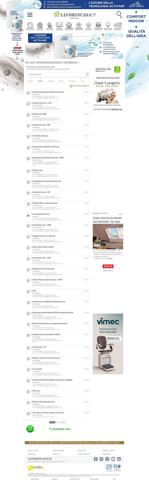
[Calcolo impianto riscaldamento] (69, 26)
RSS (114, 479)
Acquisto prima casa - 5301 (41, 192)
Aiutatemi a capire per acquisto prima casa (46, 358)
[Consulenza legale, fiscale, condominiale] (98, 26)
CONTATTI (56, 454)
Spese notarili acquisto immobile (43, 247)
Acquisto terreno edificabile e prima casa (45, 147)
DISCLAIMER (94, 479)
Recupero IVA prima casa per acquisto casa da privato (49, 324)
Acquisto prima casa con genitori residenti (46, 334)
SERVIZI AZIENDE (58, 450)
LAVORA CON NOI (84, 454)
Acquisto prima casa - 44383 (41, 225)
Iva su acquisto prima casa (40, 214)
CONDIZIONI (35, 479)
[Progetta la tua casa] (74, 444)
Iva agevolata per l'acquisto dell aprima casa (46, 181)
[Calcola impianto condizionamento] (78, 26)
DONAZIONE (106, 454)
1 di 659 (52, 422)
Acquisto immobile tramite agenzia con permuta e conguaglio (52, 380)
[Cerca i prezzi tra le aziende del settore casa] (108, 26)
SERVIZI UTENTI (33, 450)
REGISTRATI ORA (103, 69)
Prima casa (36, 391)
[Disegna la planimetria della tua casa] (59, 26)
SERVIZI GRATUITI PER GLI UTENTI (108, 78)
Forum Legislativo (36, 94)
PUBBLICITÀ (82, 450)
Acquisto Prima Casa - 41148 (41, 103)
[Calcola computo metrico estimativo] (117, 26)
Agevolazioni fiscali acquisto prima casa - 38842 (48, 158)
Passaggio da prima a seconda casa (43, 236)
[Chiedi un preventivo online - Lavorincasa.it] (57, 432)
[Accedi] (117, 72)
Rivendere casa (37, 170)
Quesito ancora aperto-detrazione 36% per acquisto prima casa (52, 313)
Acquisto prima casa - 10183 (41, 258)
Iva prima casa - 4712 (39, 347)
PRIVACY (55, 479)
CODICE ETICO (74, 479)
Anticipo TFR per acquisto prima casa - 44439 (47, 280)
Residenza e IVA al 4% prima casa (43, 269)
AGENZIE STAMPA (108, 450)
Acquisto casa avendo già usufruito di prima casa (48, 92)
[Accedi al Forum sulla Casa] (88, 26)
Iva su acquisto (37, 369)
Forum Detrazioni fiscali (37, 105)
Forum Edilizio (35, 216)
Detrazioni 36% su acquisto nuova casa (44, 203)
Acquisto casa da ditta (39, 114)
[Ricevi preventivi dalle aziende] (30, 26)
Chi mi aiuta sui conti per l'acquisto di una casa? (48, 413)
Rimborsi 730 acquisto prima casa (43, 402)
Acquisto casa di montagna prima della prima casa (48, 302)
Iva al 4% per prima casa (40, 136)
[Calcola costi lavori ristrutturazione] (39, 26)
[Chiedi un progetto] (49, 26)
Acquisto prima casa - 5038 (41, 125)
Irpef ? (34, 291)
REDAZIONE (32, 454)
